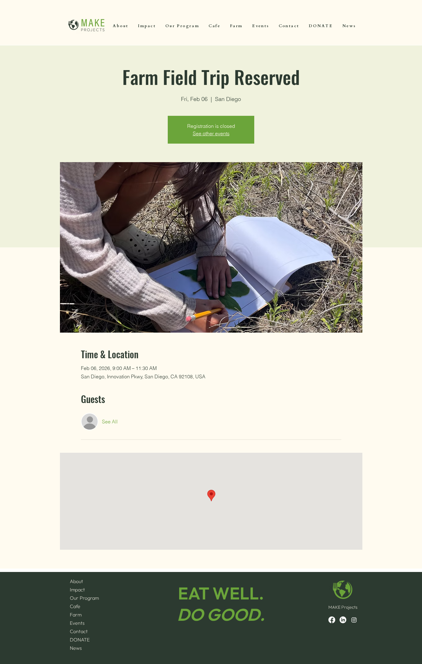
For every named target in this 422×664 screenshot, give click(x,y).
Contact (79, 631)
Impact (77, 589)
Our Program (84, 598)
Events (77, 623)
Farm (76, 614)
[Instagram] (354, 619)
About (76, 581)
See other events (211, 133)
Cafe (75, 606)
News (76, 648)
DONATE (80, 640)
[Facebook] (331, 619)
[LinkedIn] (343, 619)
